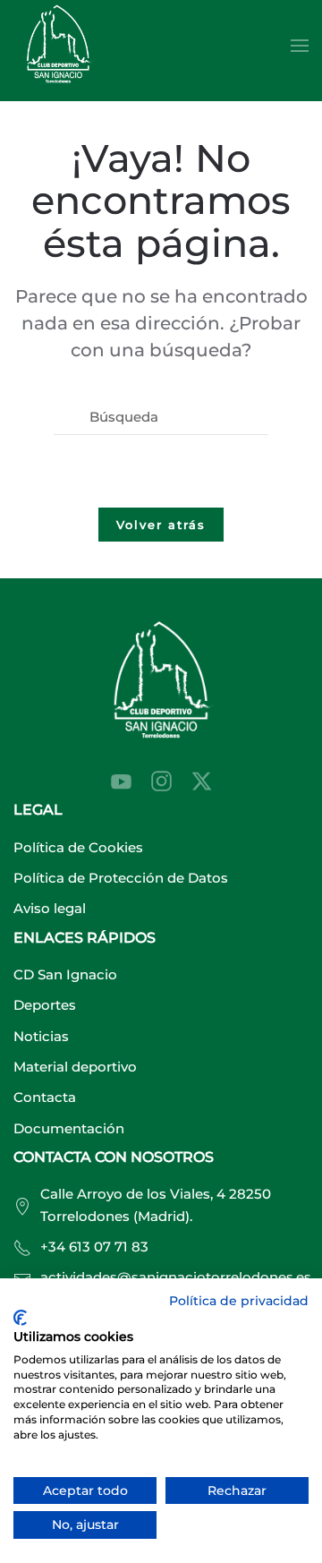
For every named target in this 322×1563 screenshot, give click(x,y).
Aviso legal (49, 908)
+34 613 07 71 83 (94, 1246)
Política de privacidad (239, 1301)
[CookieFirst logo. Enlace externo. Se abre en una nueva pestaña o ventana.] (20, 1318)
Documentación (68, 1128)
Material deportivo (75, 1066)
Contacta (44, 1097)
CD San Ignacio (65, 974)
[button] (300, 45)
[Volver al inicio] (58, 46)
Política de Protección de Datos (120, 877)
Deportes (44, 1004)
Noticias (41, 1036)
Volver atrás (161, 524)
